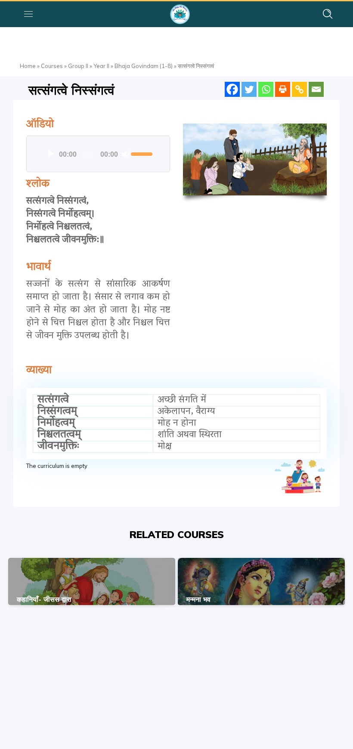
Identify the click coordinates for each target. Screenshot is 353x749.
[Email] (316, 89)
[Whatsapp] (265, 89)
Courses (52, 65)
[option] (91, 581)
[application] (98, 154)
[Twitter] (249, 89)
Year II (101, 65)
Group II (78, 65)
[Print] (282, 89)
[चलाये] (50, 154)
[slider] (141, 153)
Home (28, 65)
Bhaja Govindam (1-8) (144, 65)
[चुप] (125, 154)
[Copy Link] (299, 89)
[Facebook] (232, 89)
